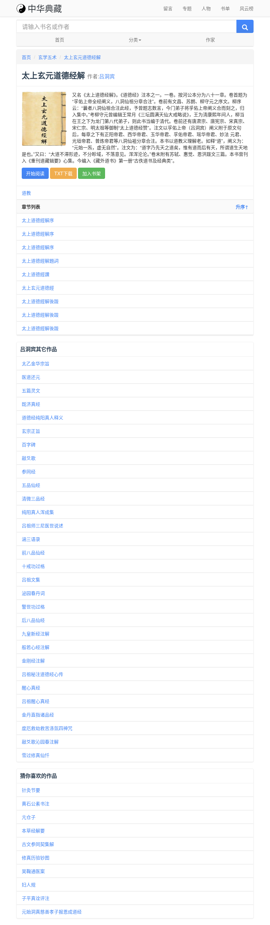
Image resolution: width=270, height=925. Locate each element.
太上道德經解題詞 (40, 260)
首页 (59, 39)
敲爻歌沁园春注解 (40, 741)
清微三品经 (33, 498)
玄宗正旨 (31, 431)
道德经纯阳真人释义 (42, 417)
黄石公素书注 (35, 803)
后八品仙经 (33, 620)
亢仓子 (29, 817)
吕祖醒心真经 (35, 701)
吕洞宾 (107, 76)
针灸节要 (31, 790)
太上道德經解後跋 (40, 301)
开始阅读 (35, 173)
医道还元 (31, 377)
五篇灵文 (31, 390)
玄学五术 (47, 57)
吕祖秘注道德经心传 (42, 674)
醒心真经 (31, 687)
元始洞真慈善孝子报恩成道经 (52, 911)
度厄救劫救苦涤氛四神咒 (47, 728)
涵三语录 (31, 539)
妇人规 (29, 884)
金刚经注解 (33, 660)
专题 (187, 8)
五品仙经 (31, 485)
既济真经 (31, 404)
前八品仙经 (33, 552)
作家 (210, 39)
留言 (168, 8)
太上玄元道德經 (38, 287)
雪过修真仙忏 (35, 755)
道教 (26, 192)
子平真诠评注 (35, 898)
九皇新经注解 (35, 633)
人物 (206, 8)
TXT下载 (63, 173)
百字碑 (29, 444)
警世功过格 (33, 606)
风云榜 (247, 8)
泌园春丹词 (33, 593)
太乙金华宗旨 (35, 363)
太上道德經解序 (38, 220)
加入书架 (91, 173)
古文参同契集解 (38, 844)
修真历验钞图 (35, 857)
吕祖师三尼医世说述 (42, 525)
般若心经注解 (35, 647)
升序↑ (242, 206)
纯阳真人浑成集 (38, 512)
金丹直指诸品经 (38, 714)
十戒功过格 (33, 566)
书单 (225, 8)
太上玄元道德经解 (82, 57)
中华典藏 (45, 8)
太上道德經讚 (35, 274)
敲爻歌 (29, 458)
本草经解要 (33, 830)
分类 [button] (133, 39)
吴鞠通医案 (33, 871)
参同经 (29, 471)
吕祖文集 (31, 579)
